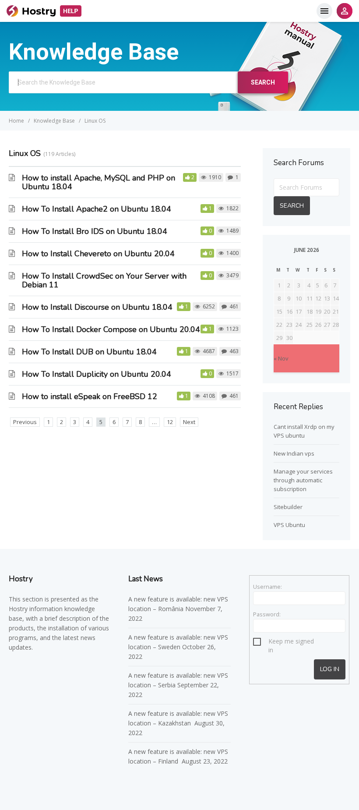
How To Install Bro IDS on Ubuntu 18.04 (94, 231)
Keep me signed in (291, 642)
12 (170, 422)
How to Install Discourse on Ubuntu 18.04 (97, 307)
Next (189, 422)
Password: (267, 614)
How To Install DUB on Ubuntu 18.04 (89, 352)
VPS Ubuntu (289, 525)
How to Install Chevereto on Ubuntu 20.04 (98, 253)
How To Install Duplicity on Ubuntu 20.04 (96, 374)
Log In (329, 669)
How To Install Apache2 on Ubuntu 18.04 (96, 209)
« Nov (281, 358)
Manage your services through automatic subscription (303, 480)
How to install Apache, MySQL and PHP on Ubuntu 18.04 (98, 182)
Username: (267, 587)
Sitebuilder (288, 507)
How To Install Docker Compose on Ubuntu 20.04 (111, 329)
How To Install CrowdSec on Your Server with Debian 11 (104, 280)
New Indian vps (294, 453)
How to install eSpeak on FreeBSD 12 (89, 396)
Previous (25, 422)
